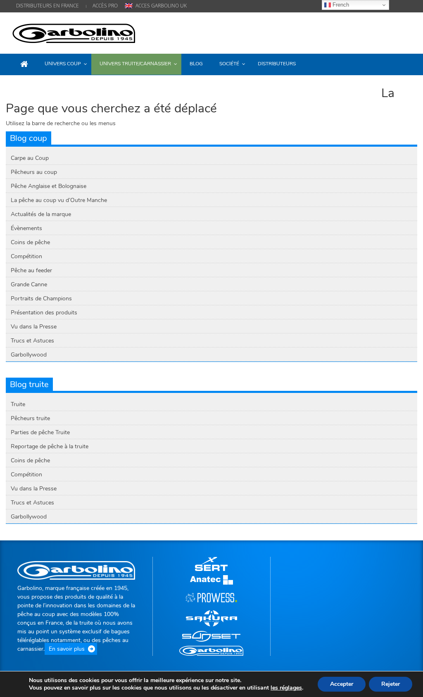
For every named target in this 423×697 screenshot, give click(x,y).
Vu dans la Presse (34, 327)
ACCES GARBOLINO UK (161, 5)
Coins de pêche (30, 242)
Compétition (26, 256)
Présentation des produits (44, 312)
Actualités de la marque (41, 214)
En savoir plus (67, 649)
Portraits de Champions (41, 298)
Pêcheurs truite (30, 418)
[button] (402, 64)
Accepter (341, 684)
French (340, 5)
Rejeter (390, 684)
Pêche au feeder (31, 270)
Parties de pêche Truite (40, 432)
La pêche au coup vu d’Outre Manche (59, 200)
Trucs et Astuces (32, 341)
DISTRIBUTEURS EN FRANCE (47, 5)
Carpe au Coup (30, 158)
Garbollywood (29, 355)
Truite (18, 404)
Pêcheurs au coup (34, 172)
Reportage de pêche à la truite (49, 446)
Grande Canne (29, 284)
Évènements (26, 228)
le (286, 688)
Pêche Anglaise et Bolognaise (48, 186)
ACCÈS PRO (105, 5)
